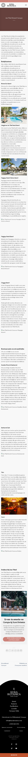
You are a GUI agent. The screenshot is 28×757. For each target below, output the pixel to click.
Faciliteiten (14, 706)
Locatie (14, 709)
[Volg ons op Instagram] (16, 744)
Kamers (14, 704)
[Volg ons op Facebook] (12, 744)
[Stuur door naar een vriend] (15, 650)
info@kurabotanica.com (14, 720)
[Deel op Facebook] (9, 650)
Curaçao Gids (14, 711)
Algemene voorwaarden (7, 727)
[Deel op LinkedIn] (21, 650)
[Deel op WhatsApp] (7, 650)
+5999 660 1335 (14, 724)
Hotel (14, 701)
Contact (21, 730)
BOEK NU (14, 755)
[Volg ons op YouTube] (16, 748)
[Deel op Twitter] (12, 650)
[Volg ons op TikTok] (12, 748)
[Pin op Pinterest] (18, 650)
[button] (26, 5)
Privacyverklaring (21, 727)
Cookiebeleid (7, 730)
